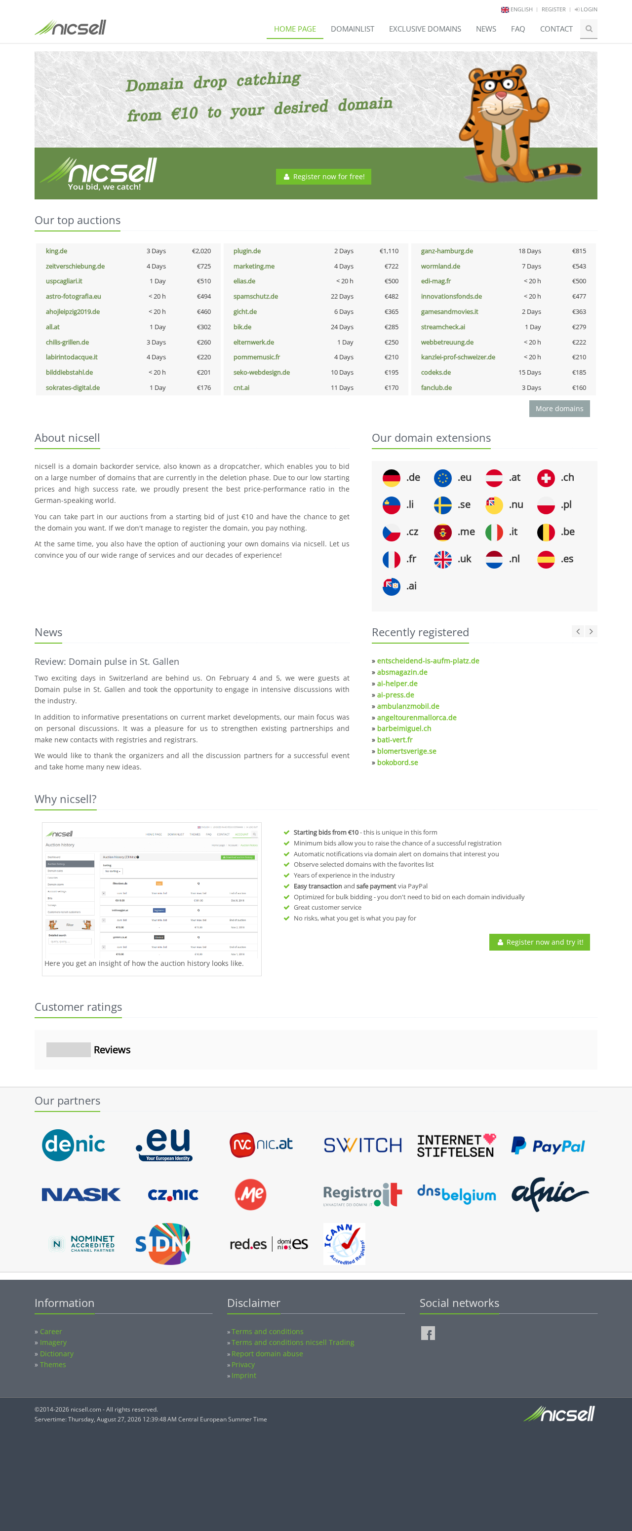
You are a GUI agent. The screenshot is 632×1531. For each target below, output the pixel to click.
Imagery (53, 1342)
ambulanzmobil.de (408, 706)
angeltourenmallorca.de (417, 717)
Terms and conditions (268, 1331)
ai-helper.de (397, 683)
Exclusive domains (425, 29)
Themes (53, 1364)
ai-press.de (395, 694)
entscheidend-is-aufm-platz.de (428, 660)
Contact (556, 29)
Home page (295, 29)
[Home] (70, 31)
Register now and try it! (544, 942)
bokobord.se (397, 762)
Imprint (244, 1375)
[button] (34, 1079)
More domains (560, 408)
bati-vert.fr (395, 739)
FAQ (518, 29)
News (486, 29)
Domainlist (352, 29)
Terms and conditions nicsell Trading (293, 1342)
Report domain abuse (267, 1353)
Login (588, 9)
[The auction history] (151, 892)
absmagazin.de (402, 672)
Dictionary (57, 1353)
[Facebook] (428, 1333)
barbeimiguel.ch (404, 728)
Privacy (243, 1364)
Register (554, 9)
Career (51, 1331)
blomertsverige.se (406, 751)
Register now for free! (328, 176)
